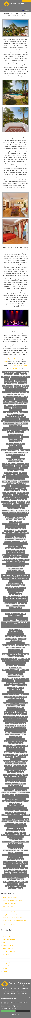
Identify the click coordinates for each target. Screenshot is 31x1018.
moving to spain (13, 368)
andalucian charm (10, 539)
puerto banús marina (13, 866)
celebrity (24, 401)
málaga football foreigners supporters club (15, 623)
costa (25, 383)
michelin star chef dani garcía (15, 748)
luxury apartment (11, 477)
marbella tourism (23, 658)
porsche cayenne (24, 376)
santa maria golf (13, 884)
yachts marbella (20, 454)
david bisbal (9, 756)
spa (4, 477)
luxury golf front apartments (15, 459)
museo (24, 714)
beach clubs (21, 501)
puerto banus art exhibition (15, 701)
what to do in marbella (15, 592)
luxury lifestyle (23, 477)
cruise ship (25, 855)
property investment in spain (12, 618)
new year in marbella (15, 568)
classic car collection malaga (15, 710)
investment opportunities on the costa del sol (15, 626)
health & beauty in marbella (10, 788)
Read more (9, 1003)
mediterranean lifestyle (12, 490)
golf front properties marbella (15, 663)
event (3, 421)
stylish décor (21, 535)
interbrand (21, 823)
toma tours (20, 605)
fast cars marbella (11, 638)
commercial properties (9, 501)
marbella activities (11, 603)
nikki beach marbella (11, 752)
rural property (7, 430)
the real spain (11, 605)
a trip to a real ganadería (19, 601)
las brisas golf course (15, 649)
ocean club (25, 834)
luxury (6, 383)
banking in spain (22, 850)
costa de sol (12, 743)
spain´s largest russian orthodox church (15, 555)
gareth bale (25, 486)
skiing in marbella (15, 607)
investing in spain (23, 841)
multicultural (9, 399)
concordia (7, 601)
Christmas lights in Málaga (9, 903)
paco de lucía (23, 754)
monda (17, 474)
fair (22, 394)
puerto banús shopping (15, 583)
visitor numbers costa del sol (15, 550)
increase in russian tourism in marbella (15, 557)
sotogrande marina (15, 521)
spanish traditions (8, 564)
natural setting (23, 512)
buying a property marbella (15, 643)
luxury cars (22, 472)
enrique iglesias (10, 768)
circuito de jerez (24, 372)
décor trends (23, 412)
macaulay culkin (11, 483)
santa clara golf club (22, 681)
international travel (15, 461)
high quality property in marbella (18, 661)
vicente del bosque (15, 736)
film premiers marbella (11, 754)
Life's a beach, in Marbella (9, 924)
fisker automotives (11, 821)
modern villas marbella (15, 439)
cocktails (25, 387)
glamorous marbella (10, 515)
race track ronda (15, 640)
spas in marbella (23, 797)
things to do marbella (9, 841)
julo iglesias (22, 752)
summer (10, 385)
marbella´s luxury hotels (10, 463)
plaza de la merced (15, 594)
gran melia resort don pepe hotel (15, 390)
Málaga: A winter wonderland (10, 897)
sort (4, 403)
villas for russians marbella (11, 437)
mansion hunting (7, 678)
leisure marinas (7, 503)
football (23, 374)
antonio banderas (20, 719)
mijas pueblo (6, 486)
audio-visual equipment (10, 703)
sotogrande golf (24, 421)
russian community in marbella (15, 548)
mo (3, 960)
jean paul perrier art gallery (15, 705)
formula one (10, 479)
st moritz (8, 408)
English (27, 10)
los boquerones (22, 620)
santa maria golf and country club (15, 685)
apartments (23, 881)
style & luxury (6, 957)
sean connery (9, 719)
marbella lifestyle (9, 396)
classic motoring (11, 528)
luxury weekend (20, 783)
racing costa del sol (8, 645)
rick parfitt (20, 470)
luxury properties (7, 801)
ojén (27, 501)
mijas (26, 497)
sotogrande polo (22, 492)
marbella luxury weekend (15, 828)
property (23, 399)
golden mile (22, 408)
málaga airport (24, 559)
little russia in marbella (11, 544)
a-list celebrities (21, 723)
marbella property (15, 690)
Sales (12, 991)
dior (27, 814)
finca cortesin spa (11, 781)
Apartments (18, 359)
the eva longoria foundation (15, 739)
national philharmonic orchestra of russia (15, 578)
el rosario (8, 499)
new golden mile (22, 396)
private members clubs (15, 852)
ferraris (25, 864)
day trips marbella (12, 561)
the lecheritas (23, 745)
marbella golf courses (15, 652)
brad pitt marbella (8, 681)
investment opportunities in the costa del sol (15, 610)
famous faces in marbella (9, 951)
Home (4, 988)
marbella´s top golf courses (15, 647)
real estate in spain (10, 850)
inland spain (22, 539)
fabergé (7, 872)
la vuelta (22, 488)
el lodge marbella (21, 598)
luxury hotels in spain (22, 794)
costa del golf (23, 654)
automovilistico (10, 712)
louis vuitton (10, 812)
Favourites (27, 1)
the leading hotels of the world (15, 799)
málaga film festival (15, 581)
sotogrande (9, 526)
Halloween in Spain (7, 909)
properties (22, 781)
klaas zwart (22, 638)
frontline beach (8, 506)
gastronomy (11, 394)
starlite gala (21, 768)
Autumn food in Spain (8, 906)
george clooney (10, 727)
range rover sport (15, 864)
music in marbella (10, 763)
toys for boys (10, 779)
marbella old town (10, 810)
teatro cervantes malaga (15, 590)
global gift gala (20, 526)
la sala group (21, 732)
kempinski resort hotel (22, 792)
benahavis (22, 416)
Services (7, 991)
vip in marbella (20, 779)
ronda (25, 861)
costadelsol (6, 376)
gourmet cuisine (20, 537)
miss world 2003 (11, 725)
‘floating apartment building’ (13, 861)
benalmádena (25, 503)
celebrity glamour (20, 530)
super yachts (25, 788)
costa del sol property (20, 423)
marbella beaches (8, 466)
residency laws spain (22, 645)
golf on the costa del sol (15, 879)
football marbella (9, 620)
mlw (7, 823)
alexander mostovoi (12, 416)
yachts (21, 884)
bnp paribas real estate (15, 857)
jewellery (13, 823)
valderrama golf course (15, 656)
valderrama (24, 468)
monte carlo (6, 532)
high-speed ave (15, 486)
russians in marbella (10, 716)
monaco (23, 832)
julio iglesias (11, 470)
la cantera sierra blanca (10, 524)
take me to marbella (11, 730)
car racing (13, 405)
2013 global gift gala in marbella (13, 761)
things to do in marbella (15, 772)
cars (22, 866)
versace (22, 814)
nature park (7, 423)
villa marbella (6, 954)
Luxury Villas (15, 358)
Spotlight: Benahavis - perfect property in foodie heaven (14, 921)
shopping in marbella (8, 819)
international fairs (17, 497)
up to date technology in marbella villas (15, 694)
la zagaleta (24, 437)
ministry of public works (15, 570)
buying (7, 379)
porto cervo (8, 826)
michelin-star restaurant (11, 468)
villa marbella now (7, 936)
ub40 (26, 761)
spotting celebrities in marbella (15, 734)
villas (4, 877)
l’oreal (19, 819)
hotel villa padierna (15, 445)
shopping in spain (10, 808)
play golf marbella (13, 877)
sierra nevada (24, 463)
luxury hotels (20, 479)
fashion (21, 821)
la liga (25, 618)
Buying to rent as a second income (12, 915)
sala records (22, 730)
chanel (7, 870)
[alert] (15, 1007)
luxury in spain (9, 790)
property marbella (11, 886)
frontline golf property (11, 881)
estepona (10, 432)
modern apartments (12, 488)
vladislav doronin (21, 721)
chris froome (19, 432)
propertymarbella (14, 387)
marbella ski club (9, 598)
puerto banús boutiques (19, 872)
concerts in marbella (15, 776)
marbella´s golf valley (15, 546)
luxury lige (24, 474)
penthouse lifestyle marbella (15, 665)
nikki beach (17, 834)
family (26, 392)
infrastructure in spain (15, 843)
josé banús (22, 886)
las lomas (10, 519)
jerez (5, 776)
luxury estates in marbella (13, 714)
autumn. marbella (20, 381)
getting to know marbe (8, 948)
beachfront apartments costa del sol (15, 428)
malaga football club (15, 632)
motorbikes (6, 497)
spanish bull (22, 603)
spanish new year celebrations (15, 566)
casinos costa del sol (11, 472)
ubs (3, 821)
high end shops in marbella (15, 806)
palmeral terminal (9, 868)
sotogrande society (15, 441)
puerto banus (25, 419)
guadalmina (10, 508)
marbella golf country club (15, 672)
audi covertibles (22, 868)
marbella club (21, 517)
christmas (24, 379)
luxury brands (10, 535)
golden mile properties (22, 801)
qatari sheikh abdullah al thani (15, 636)
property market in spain (15, 846)
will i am (20, 743)
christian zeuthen (20, 790)
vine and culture (8, 474)
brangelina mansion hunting (15, 683)
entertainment (9, 381)
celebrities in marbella (10, 745)
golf (25, 776)
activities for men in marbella (13, 774)
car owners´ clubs (9, 770)
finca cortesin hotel (10, 452)
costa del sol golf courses (15, 676)
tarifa (25, 774)
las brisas (25, 466)
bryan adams (22, 763)
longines (5, 875)
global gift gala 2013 (19, 765)
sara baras (8, 765)
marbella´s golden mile (11, 412)
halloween (13, 383)
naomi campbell (10, 732)
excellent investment (10, 541)
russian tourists (9, 721)
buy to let (18, 385)
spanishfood (9, 374)
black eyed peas (9, 741)
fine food (26, 819)
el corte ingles (22, 810)
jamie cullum (15, 457)
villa (20, 383)
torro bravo (24, 544)
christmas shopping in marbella (15, 587)
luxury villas (21, 528)
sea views (24, 495)
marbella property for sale (10, 450)
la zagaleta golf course (9, 658)
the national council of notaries (16, 613)
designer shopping (15, 425)
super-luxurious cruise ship (15, 859)
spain (8, 421)
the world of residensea (9, 372)
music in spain (21, 727)
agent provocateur (15, 803)
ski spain (21, 837)
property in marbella (15, 888)
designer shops (22, 515)
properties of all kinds (8, 945)
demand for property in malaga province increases (15, 575)
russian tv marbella (21, 696)
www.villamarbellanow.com (20, 365)
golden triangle (10, 517)
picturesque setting (9, 510)
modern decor (23, 703)
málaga (6, 864)
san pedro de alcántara (10, 512)
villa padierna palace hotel (10, 419)
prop (4, 942)
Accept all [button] (8, 1011)
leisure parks (8, 495)
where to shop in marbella (10, 814)
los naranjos (23, 541)
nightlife (5, 392)
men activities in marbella (10, 559)
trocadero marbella (20, 826)
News (18, 993)
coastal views (24, 403)
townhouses (25, 877)
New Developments (9, 993)
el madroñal (20, 508)
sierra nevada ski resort (15, 848)
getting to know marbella (9, 939)
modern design (23, 524)
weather (17, 401)
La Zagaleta (8, 358)
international (14, 379)
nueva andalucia (13, 403)
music (4, 385)
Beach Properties (21, 991)
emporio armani (21, 808)
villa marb (5, 968)
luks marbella (8, 696)
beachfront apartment (9, 481)
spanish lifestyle (7, 834)
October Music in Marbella (9, 912)
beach (17, 399)
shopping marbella (22, 875)
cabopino (16, 503)
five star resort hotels (21, 430)
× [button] (29, 997)
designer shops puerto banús (15, 573)
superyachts (9, 537)
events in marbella (20, 756)
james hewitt (21, 725)
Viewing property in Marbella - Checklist (12, 900)
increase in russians (22, 510)
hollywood (21, 483)
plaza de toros (20, 812)
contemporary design (19, 499)
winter (16, 374)
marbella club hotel (15, 839)
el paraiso (24, 506)
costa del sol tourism (15, 615)
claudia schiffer (22, 716)
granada (17, 466)
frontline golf (8, 401)
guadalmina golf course (10, 654)
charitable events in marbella (15, 750)
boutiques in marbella (15, 817)
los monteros (22, 452)
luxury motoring (23, 481)
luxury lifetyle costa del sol (15, 830)
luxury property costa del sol (15, 443)
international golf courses (20, 532)
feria (18, 394)
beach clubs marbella (12, 832)
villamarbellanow (7, 792)
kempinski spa (10, 783)
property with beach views (11, 669)
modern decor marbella (15, 698)
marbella (14, 376)
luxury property (19, 519)
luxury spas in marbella (15, 785)
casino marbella (21, 712)
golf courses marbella (15, 448)
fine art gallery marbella (15, 707)
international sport (9, 492)
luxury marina (22, 405)
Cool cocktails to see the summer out (12, 917)
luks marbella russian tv (15, 687)
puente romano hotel (9, 797)
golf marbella (24, 450)
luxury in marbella (8, 794)
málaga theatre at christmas (15, 585)
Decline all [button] (22, 1011)
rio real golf (24, 669)
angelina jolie (10, 723)
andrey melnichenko (15, 667)
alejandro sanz (15, 759)
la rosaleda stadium (15, 629)
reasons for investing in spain (11, 855)
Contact (24, 993)
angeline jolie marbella (22, 678)
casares (14, 408)
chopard (12, 875)
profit (5, 387)
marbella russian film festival (15, 553)
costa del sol (19, 392)
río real (17, 506)
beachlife (25, 385)
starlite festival (22, 770)
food (11, 392)
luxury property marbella (15, 692)
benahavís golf (9, 530)
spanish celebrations (22, 564)
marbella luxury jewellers (18, 870)
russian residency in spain (15, 634)
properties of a (6, 965)
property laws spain (16, 410)
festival (14, 421)
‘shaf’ (4, 661)
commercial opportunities (15, 414)
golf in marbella (21, 741)
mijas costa (16, 495)
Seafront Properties (9, 359)
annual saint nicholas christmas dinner (15, 596)
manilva (23, 490)
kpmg (27, 821)
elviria (6, 405)
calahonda (9, 454)
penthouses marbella (15, 674)
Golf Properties (22, 358)
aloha (22, 561)
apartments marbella (15, 434)
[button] (15, 1014)
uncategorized (6, 963)
